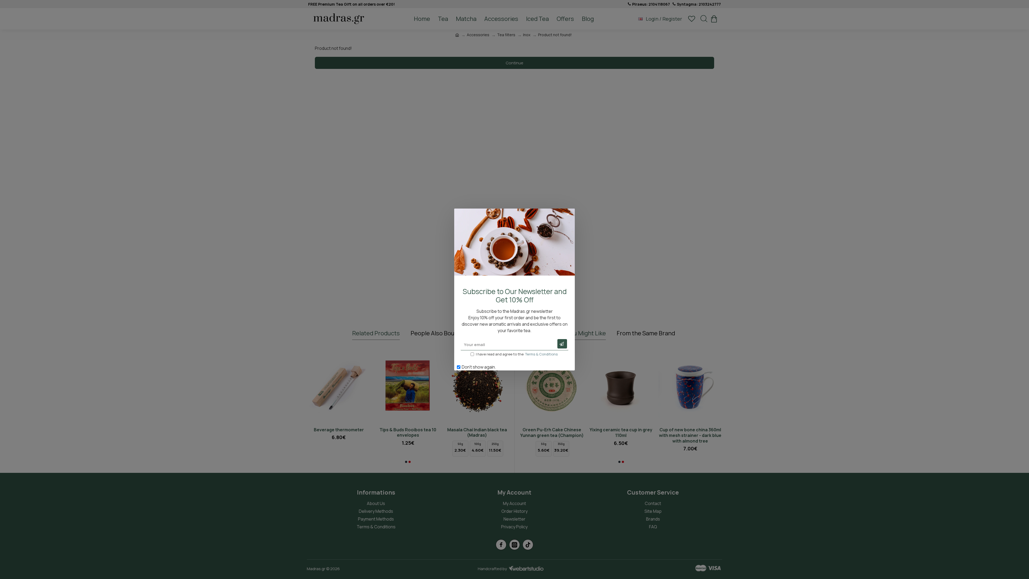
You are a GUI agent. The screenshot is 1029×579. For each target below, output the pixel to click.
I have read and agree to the (517, 354)
